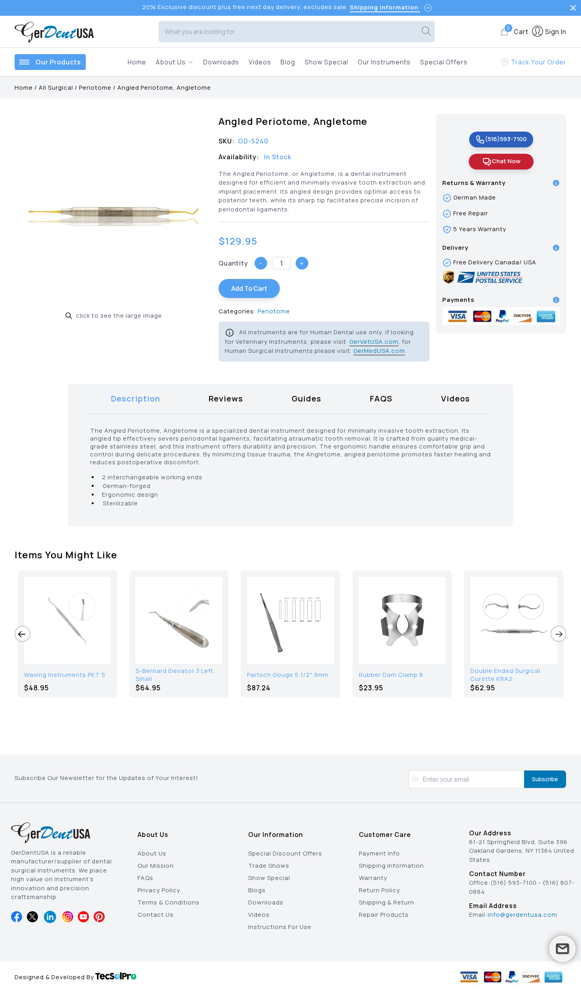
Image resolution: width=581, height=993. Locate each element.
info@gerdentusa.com (522, 914)
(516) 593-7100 (513, 882)
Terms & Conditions (169, 902)
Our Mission (156, 866)
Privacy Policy (159, 890)
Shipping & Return (386, 902)
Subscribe (545, 779)
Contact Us (156, 915)
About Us (152, 853)
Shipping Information (391, 866)
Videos (260, 62)
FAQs (145, 878)
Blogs (257, 890)
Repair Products (384, 915)
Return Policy (379, 890)
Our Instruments (384, 62)
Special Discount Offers (285, 853)
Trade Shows (268, 866)
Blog (288, 62)
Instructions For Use (279, 927)
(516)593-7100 (506, 139)
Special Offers (444, 62)
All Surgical (56, 87)
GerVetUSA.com (373, 341)
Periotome (95, 87)
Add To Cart (249, 288)
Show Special (326, 62)
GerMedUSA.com (379, 351)
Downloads (221, 62)
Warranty (373, 878)
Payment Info (379, 853)
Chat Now (506, 161)
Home (137, 62)
